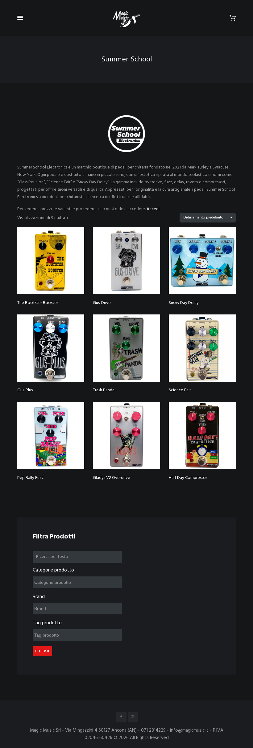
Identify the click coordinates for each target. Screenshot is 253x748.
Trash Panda (103, 390)
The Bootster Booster (37, 302)
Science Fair (180, 390)
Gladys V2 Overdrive (111, 477)
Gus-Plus (25, 390)
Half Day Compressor (188, 477)
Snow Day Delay (184, 302)
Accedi (153, 209)
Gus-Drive (102, 302)
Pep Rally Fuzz (30, 477)
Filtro (42, 651)
